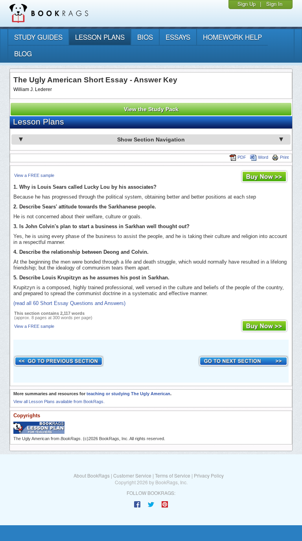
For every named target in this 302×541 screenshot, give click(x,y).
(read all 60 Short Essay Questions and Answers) (69, 303)
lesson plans (100, 37)
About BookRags (92, 475)
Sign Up (247, 3)
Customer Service (132, 475)
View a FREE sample (34, 175)
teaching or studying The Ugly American (128, 393)
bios (145, 37)
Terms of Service (172, 475)
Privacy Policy (209, 475)
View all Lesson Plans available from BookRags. (59, 401)
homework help (232, 37)
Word (263, 157)
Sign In (274, 3)
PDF (242, 157)
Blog (23, 53)
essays (178, 37)
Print (284, 157)
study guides (38, 37)
